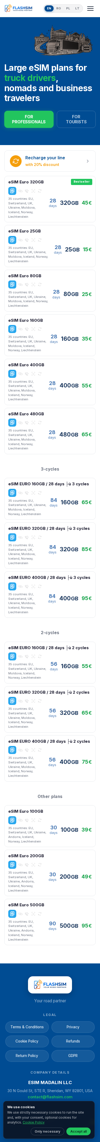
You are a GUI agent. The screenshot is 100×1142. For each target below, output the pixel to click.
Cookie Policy (26, 1041)
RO (58, 8)
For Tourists (76, 119)
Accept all (78, 1131)
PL (68, 8)
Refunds (73, 1041)
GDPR (73, 1056)
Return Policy (27, 1056)
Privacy (73, 1027)
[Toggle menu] (90, 8)
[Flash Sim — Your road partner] (22, 8)
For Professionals (29, 119)
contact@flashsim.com (50, 1097)
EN (49, 8)
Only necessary (47, 1131)
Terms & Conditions (27, 1027)
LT (77, 8)
